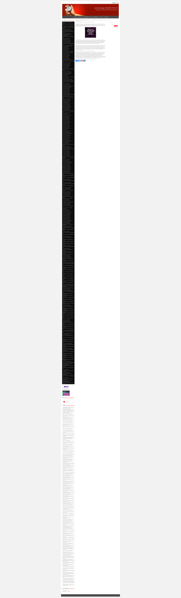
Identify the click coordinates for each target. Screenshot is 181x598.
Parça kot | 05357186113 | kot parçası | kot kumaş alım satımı (68, 475)
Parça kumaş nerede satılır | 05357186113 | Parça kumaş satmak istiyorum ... (68, 473)
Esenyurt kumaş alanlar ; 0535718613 (66, 194)
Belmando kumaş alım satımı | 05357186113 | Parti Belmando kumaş (67, 286)
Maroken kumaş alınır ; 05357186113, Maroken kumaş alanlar (67, 253)
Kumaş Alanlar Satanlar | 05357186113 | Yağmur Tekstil (67, 283)
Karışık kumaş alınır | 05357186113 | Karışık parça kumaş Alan (67, 312)
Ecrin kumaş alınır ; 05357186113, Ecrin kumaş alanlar (67, 238)
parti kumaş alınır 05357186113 (65, 67)
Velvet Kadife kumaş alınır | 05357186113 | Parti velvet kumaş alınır (67, 308)
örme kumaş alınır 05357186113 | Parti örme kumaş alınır (68, 82)
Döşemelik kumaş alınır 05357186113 (66, 147)
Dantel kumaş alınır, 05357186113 (66, 39)
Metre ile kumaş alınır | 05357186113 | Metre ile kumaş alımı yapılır (67, 293)
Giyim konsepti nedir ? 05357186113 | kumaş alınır (68, 529)
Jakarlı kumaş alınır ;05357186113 (67, 453)
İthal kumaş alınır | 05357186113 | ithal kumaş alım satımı (67, 318)
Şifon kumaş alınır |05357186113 (67, 422)
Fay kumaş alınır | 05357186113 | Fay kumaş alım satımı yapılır (67, 243)
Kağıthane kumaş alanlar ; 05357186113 (66, 187)
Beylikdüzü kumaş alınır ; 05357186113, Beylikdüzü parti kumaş (68, 175)
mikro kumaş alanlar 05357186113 (66, 93)
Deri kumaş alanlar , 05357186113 (66, 219)
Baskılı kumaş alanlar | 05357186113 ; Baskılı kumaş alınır (68, 534)
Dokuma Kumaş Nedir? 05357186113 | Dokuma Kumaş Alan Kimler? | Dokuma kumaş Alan (68, 557)
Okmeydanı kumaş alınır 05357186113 (66, 107)
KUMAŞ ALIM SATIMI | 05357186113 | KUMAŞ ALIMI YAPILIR (68, 412)
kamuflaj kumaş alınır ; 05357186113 (66, 161)
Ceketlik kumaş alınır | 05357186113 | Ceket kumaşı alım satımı (68, 324)
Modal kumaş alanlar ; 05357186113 (66, 251)
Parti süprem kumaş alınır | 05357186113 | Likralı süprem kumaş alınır (68, 464)
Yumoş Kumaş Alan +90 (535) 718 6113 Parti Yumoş (68, 362)
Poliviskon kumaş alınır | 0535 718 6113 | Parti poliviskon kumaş (67, 295)
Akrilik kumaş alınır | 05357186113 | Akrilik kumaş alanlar (68, 234)
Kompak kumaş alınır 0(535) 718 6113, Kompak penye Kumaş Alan (67, 371)
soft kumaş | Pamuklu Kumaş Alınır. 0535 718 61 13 (68, 571)
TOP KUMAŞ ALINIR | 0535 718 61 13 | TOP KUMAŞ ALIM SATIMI (68, 408)
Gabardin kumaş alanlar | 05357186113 (66, 59)
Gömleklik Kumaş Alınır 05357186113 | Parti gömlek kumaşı (68, 61)
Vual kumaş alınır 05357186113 (67, 428)
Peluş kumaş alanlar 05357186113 (66, 101)
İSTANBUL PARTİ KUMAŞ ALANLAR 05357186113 (68, 436)
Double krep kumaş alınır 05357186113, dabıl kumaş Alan (68, 232)
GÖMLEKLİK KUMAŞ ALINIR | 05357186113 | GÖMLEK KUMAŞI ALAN (68, 410)
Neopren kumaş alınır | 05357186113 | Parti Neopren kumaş (68, 263)
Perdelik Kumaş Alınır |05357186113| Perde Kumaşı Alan (68, 565)
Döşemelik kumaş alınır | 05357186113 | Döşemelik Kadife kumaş (68, 345)
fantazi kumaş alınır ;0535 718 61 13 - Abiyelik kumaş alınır (68, 425)
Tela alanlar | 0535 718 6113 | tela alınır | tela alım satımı (68, 569)
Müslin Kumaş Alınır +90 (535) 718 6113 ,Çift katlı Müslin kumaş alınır (68, 359)
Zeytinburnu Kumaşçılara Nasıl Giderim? (68, 566)
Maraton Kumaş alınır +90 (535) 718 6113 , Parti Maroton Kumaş (67, 366)
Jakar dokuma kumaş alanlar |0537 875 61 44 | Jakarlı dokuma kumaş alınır (68, 455)
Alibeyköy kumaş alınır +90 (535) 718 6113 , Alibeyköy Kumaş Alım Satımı (67, 364)
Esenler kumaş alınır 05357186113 (66, 46)
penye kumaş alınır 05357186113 (66, 74)
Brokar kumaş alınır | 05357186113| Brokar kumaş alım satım (67, 37)
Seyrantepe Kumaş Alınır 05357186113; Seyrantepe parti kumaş (68, 383)
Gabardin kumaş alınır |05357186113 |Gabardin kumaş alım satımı (68, 418)
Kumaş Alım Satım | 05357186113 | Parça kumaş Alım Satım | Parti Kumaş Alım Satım (68, 576)
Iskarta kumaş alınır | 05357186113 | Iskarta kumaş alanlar (68, 544)
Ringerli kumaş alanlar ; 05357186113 (66, 203)
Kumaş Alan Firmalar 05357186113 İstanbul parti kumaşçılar (67, 555)
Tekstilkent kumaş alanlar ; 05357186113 (66, 254)
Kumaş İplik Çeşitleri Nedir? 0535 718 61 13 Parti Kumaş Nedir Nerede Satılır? (68, 579)
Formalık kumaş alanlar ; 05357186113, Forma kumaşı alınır (67, 239)
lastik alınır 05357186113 (65, 75)
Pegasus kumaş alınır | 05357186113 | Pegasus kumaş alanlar (68, 246)
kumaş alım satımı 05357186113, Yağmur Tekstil (67, 52)
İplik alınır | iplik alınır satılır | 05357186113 (67, 518)
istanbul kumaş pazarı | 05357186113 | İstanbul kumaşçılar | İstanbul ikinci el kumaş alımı (68, 548)
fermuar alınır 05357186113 (65, 57)
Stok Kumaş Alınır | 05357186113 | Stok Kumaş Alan (68, 94)
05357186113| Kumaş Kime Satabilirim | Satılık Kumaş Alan (67, 299)
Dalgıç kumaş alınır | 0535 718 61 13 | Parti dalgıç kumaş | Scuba (67, 157)
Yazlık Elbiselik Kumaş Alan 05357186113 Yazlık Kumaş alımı (68, 563)
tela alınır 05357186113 (64, 129)
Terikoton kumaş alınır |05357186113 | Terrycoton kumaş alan (67, 144)
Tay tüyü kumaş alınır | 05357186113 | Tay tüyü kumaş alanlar (67, 260)
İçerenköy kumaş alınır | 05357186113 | (66, 182)
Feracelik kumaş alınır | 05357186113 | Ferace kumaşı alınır (68, 457)
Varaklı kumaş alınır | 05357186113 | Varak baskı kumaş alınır (67, 258)
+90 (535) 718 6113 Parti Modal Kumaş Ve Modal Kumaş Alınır (68, 585)
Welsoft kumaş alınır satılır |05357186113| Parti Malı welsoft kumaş (68, 301)
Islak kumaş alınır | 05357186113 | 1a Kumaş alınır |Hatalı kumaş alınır (68, 520)
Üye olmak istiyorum (115, 27)
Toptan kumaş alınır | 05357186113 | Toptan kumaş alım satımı (66, 391)
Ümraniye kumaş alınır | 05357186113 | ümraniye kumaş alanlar (67, 277)
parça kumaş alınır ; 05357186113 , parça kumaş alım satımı (68, 416)
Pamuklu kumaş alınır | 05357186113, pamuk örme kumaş (68, 328)
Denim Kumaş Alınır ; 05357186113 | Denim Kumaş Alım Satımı (68, 281)
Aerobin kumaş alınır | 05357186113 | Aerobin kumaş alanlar (68, 177)
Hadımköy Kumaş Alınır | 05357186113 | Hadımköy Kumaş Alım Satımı (68, 350)
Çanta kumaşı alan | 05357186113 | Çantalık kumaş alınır (67, 265)
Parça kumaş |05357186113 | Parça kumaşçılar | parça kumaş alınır (68, 69)
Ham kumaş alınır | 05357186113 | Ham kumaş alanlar (67, 269)
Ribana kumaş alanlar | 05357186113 (66, 188)
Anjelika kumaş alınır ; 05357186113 (66, 245)
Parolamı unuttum (116, 27)
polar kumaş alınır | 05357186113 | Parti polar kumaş (68, 148)
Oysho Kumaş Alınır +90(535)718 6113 (66, 361)
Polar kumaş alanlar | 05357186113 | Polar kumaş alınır (68, 524)
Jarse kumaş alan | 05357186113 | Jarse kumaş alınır (68, 536)
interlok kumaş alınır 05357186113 (66, 109)
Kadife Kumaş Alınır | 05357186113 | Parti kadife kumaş (67, 97)
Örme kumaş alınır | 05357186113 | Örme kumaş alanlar (68, 512)
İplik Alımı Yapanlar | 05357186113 (67, 550)
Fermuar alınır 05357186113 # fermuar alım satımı (68, 432)
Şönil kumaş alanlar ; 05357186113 (66, 221)
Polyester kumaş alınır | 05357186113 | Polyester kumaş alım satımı (67, 326)
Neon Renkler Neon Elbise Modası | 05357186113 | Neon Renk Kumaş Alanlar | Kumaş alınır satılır (68, 560)
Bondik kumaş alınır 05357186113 (66, 38)
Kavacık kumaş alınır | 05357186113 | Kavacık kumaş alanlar (67, 250)
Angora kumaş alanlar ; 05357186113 (66, 236)
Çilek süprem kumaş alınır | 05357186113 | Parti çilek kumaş (68, 297)
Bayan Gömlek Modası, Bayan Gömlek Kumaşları (68, 531)
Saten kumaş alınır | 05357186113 (67, 444)
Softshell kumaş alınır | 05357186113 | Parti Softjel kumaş (67, 314)
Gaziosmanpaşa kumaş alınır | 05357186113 (67, 348)
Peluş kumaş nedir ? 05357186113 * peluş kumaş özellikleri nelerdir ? (68, 466)
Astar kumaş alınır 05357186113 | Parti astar (67, 30)
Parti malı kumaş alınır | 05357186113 (68, 513)
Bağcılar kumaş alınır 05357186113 (66, 33)
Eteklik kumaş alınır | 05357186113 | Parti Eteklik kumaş (67, 275)
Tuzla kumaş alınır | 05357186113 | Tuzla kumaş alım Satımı (68, 352)
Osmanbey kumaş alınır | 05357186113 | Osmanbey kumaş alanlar (68, 492)
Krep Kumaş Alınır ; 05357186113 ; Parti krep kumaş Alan (68, 43)
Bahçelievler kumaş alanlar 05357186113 (66, 140)
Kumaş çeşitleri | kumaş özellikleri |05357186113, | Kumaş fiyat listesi (67, 459)
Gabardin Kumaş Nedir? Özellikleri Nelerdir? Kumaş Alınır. (67, 486)
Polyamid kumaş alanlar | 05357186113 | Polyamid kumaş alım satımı (68, 503)
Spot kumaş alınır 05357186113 (65, 116)
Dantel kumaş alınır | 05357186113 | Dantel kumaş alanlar (68, 446)
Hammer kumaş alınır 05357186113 (66, 95)
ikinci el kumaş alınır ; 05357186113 (66, 153)
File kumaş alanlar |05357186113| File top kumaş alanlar (68, 442)
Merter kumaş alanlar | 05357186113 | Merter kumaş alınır (68, 490)
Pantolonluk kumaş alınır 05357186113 (66, 87)
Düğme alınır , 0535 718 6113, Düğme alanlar (67, 220)
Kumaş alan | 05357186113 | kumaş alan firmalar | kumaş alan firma (68, 477)
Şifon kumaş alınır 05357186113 (65, 123)
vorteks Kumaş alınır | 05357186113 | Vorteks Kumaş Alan (68, 338)
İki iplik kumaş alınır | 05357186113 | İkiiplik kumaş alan (68, 24)
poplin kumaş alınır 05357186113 (66, 88)
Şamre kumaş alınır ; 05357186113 (66, 122)
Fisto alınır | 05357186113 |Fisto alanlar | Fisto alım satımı (68, 499)
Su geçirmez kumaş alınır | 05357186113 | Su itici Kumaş (67, 341)
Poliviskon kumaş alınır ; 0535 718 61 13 (68, 451)
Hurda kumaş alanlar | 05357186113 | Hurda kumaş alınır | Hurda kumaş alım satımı (68, 470)
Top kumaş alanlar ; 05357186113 (66, 195)
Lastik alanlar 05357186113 (66, 440)
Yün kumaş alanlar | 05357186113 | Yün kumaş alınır (68, 468)
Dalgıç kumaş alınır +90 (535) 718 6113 (68, 506)
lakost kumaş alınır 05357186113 (66, 83)
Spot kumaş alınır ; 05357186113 (66, 231)
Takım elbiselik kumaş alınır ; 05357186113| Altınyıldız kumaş (67, 208)
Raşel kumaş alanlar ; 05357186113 (66, 215)
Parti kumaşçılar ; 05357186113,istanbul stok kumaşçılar (67, 22)
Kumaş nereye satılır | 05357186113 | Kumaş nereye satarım (68, 316)
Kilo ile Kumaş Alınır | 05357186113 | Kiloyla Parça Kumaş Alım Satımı (68, 310)
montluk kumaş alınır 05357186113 (66, 103)
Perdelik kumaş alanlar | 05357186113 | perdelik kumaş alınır (67, 273)
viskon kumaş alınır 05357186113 (66, 89)
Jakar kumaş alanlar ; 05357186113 (66, 214)
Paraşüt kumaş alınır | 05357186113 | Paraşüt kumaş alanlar (68, 522)
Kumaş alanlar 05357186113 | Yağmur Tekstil (67, 79)
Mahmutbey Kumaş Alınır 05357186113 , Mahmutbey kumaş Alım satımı (66, 381)
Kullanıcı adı (111, 22)
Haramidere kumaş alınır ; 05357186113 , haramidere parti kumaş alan (68, 347)
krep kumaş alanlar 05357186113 (66, 108)
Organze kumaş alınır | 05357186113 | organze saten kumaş (68, 331)
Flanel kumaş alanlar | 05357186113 (66, 204)
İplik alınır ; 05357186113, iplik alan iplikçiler (67, 45)
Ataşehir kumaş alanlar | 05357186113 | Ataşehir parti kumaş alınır (68, 32)
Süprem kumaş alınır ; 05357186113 (66, 121)
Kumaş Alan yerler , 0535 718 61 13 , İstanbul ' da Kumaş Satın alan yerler (67, 379)
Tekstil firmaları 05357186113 (65, 377)
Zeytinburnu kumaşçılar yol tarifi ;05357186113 (67, 461)
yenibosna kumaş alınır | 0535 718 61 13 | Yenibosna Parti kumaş (68, 27)
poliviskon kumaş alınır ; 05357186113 (66, 115)
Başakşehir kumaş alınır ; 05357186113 (66, 167)
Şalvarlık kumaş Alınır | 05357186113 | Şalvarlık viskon (67, 306)
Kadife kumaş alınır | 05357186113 (67, 421)
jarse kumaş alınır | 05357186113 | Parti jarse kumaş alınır (68, 111)
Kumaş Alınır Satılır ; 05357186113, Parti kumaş (67, 51)
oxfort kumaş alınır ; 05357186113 (66, 163)
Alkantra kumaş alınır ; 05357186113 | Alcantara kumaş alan (67, 322)
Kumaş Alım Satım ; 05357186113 (66, 248)
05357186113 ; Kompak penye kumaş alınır (67, 343)
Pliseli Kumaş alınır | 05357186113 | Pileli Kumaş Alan (67, 336)
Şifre (112, 24)
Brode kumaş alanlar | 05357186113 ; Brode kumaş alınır (67, 206)
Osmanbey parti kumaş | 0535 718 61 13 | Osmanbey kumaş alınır (68, 303)
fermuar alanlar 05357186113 (65, 102)
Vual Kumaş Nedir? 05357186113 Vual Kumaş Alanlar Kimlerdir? (68, 488)
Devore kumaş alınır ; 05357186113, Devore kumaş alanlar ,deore (68, 227)
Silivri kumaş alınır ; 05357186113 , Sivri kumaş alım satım (68, 376)
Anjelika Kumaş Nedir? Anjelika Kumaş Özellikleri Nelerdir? (68, 508)
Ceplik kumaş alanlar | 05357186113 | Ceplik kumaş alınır (68, 186)
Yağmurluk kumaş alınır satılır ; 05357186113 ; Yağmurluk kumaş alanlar (68, 552)
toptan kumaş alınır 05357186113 (66, 134)
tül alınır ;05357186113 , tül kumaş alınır (66, 168)
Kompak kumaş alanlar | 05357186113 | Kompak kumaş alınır (68, 501)
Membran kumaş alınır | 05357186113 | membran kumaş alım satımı (67, 339)
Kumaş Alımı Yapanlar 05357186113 (66, 372)
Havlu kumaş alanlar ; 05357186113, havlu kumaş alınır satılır (67, 241)
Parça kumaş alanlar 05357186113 (67, 419)
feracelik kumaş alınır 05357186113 (66, 58)
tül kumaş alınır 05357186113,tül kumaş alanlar (67, 133)
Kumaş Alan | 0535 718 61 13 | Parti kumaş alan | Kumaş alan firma (67, 224)
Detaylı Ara (68, 401)
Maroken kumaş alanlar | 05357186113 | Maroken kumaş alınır (68, 494)
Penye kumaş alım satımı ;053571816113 (66, 73)
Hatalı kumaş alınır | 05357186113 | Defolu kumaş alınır (68, 538)
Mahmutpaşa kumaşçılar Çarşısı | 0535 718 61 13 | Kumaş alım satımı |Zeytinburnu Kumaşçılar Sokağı (68, 527)
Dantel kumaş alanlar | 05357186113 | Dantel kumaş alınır (68, 496)
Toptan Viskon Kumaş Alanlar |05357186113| (67, 541)
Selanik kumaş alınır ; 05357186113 (66, 166)
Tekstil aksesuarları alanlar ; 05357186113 (66, 198)
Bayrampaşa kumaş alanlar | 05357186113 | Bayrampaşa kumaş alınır (67, 35)
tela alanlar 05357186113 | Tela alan (66, 128)
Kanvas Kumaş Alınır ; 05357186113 (66, 179)
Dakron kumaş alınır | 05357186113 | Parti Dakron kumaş (67, 292)
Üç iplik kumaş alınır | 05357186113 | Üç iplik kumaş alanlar (68, 180)
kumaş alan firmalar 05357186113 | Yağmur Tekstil (67, 80)
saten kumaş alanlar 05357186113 (66, 117)
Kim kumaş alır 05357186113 (65, 369)
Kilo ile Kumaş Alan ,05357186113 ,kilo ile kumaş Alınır (67, 368)
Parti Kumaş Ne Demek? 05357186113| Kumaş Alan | (68, 284)
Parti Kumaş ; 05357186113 (65, 47)
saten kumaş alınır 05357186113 (65, 66)
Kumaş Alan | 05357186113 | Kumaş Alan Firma (67, 290)
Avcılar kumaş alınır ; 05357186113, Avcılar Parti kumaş (67, 173)
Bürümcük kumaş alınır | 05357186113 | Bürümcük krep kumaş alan (68, 356)
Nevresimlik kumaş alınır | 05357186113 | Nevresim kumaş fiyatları (68, 267)
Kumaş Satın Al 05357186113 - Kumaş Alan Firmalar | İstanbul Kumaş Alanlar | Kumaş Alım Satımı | (68, 573)
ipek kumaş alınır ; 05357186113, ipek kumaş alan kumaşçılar (67, 229)
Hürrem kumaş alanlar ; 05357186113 (66, 213)
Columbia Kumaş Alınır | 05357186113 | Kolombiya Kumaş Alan (68, 357)
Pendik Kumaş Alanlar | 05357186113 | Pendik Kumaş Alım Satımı (67, 354)
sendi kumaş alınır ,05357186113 (66, 154)
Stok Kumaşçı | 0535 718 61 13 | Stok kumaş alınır (68, 479)
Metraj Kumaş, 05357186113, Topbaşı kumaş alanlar (68, 484)
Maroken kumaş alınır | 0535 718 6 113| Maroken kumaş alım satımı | (68, 546)
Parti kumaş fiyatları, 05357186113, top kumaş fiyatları (68, 448)
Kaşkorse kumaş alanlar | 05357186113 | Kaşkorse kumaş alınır (67, 190)
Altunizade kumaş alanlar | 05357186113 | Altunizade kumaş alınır (68, 184)
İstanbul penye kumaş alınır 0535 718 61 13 (68, 427)
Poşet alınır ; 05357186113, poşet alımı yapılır (67, 162)
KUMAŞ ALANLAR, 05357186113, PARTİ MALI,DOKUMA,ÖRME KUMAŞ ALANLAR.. (68, 438)
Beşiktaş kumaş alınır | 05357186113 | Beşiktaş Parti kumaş (68, 279)
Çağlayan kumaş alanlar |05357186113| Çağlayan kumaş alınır (67, 197)
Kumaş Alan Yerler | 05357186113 (66, 334)
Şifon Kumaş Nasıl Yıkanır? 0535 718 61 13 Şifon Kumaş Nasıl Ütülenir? (68, 482)
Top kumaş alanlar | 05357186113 (66, 127)
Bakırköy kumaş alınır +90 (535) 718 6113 (68, 539)
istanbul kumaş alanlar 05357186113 (66, 65)
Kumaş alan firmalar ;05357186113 (66, 209)
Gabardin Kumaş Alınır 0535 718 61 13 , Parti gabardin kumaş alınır (67, 374)
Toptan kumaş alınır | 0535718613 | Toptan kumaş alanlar (68, 516)
